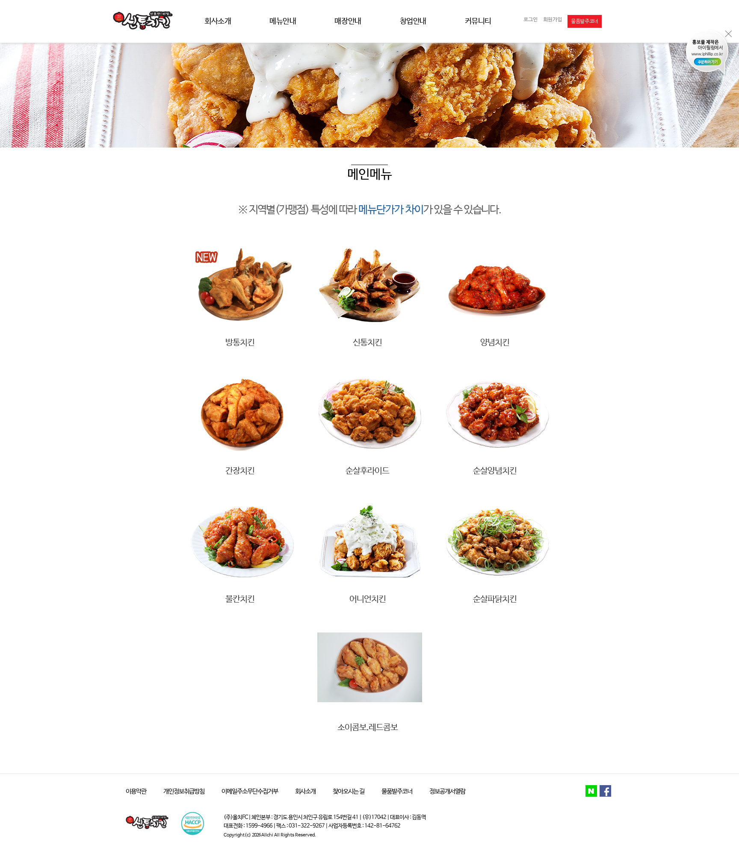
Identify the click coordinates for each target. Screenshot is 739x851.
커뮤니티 (478, 21)
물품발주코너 (396, 791)
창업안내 (413, 21)
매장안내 (347, 21)
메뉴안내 (282, 21)
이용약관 (136, 791)
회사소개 (217, 21)
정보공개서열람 (447, 791)
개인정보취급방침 (183, 791)
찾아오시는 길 (348, 791)
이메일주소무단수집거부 (250, 791)
